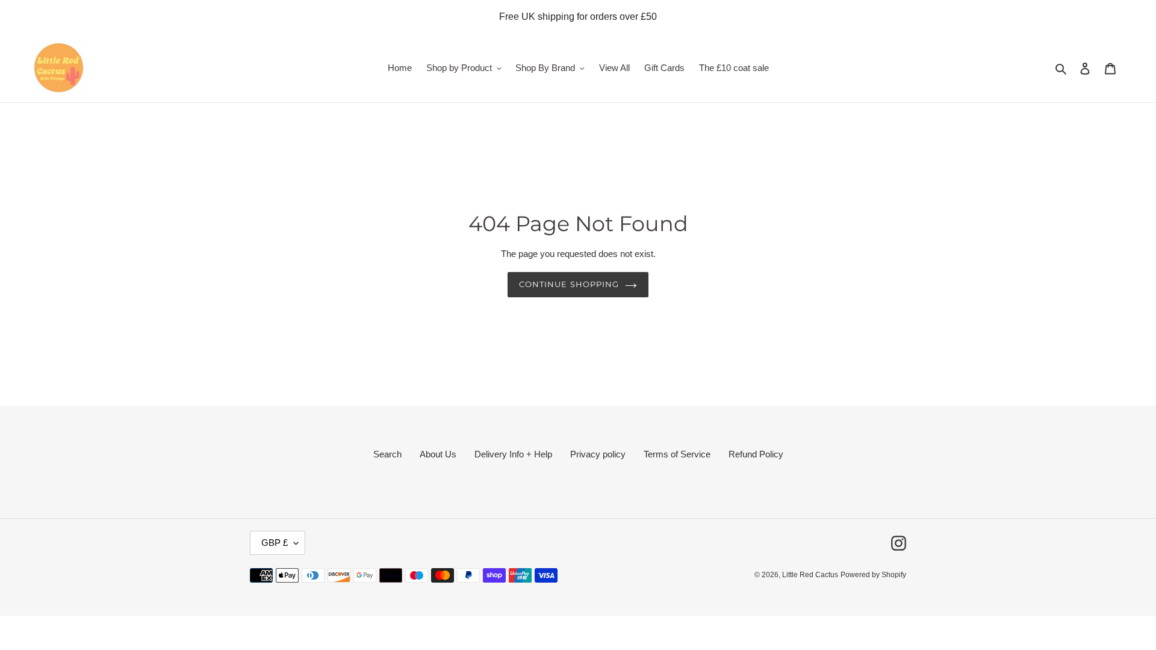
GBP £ (274, 542)
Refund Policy (756, 454)
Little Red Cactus (810, 575)
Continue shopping (569, 284)
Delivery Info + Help (513, 454)
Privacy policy (598, 454)
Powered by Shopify (873, 575)
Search (387, 454)
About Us (438, 454)
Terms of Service (677, 454)
